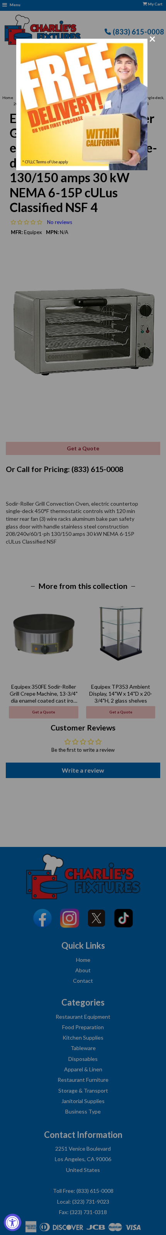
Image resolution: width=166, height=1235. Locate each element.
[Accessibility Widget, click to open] (12, 1222)
